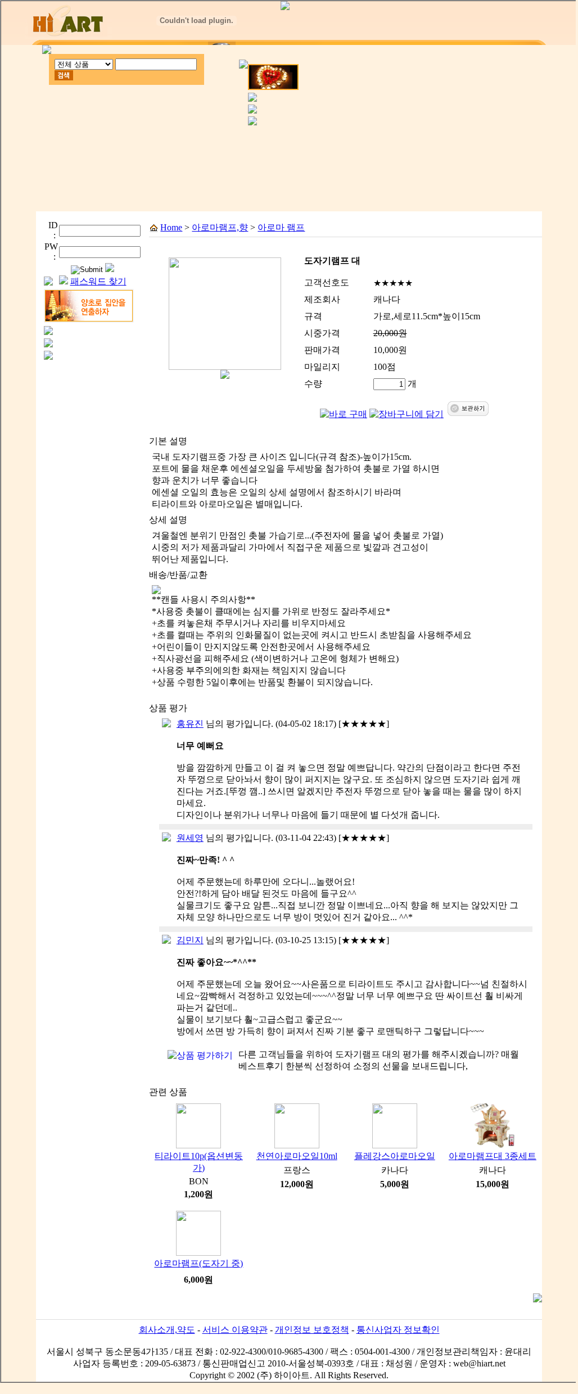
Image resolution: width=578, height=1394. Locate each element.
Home (171, 227)
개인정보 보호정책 (312, 1329)
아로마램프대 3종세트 (492, 1156)
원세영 (190, 838)
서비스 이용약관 (235, 1329)
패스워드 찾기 (98, 281)
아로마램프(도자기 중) (198, 1263)
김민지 (190, 940)
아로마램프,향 (220, 227)
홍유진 (190, 723)
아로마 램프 (281, 227)
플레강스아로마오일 (394, 1156)
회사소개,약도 (167, 1329)
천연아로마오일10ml (296, 1156)
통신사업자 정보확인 (398, 1329)
